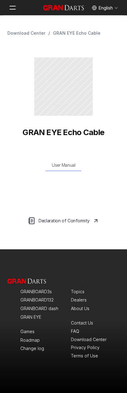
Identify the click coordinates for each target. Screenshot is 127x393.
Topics (77, 291)
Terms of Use (84, 355)
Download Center (26, 33)
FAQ (75, 331)
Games (27, 331)
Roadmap (30, 340)
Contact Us (82, 322)
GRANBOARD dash (39, 308)
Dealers (79, 299)
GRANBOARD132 (37, 299)
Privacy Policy (85, 347)
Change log (32, 348)
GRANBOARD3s (36, 291)
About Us (80, 308)
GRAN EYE (30, 317)
